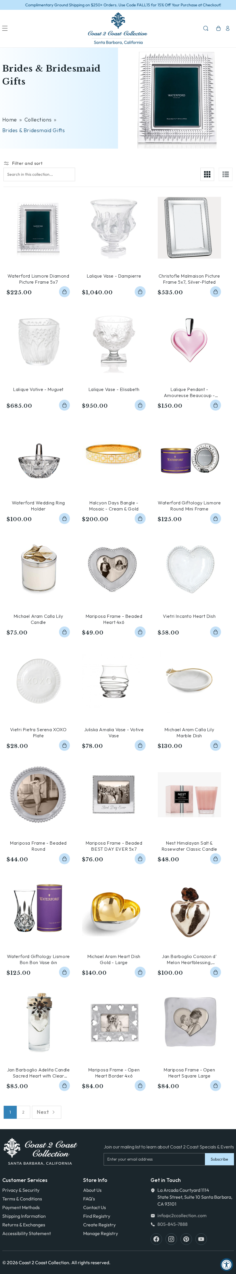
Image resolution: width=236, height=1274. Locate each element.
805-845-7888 (172, 1224)
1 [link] (10, 1112)
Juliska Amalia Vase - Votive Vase (114, 732)
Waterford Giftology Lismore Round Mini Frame (189, 506)
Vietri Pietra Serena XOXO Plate (38, 732)
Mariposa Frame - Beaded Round (38, 846)
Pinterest (186, 1239)
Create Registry (99, 1225)
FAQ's (89, 1199)
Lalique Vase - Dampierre (114, 276)
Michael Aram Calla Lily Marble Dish (189, 732)
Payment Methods (21, 1207)
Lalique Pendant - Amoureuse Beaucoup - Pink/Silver (189, 392)
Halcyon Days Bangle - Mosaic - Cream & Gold (114, 506)
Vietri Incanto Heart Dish (189, 616)
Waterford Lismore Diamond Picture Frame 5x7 (38, 279)
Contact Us (94, 1207)
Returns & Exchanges (23, 1225)
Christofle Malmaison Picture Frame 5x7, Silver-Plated (189, 279)
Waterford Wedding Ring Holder (38, 506)
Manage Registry (100, 1233)
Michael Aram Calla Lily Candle (38, 619)
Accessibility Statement (26, 1233)
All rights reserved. (91, 1262)
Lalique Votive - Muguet (38, 389)
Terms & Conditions (22, 1199)
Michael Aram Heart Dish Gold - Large (113, 959)
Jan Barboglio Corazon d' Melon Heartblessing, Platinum (189, 959)
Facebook (156, 1239)
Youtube (201, 1239)
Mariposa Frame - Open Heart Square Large (189, 1073)
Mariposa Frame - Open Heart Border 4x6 (114, 1073)
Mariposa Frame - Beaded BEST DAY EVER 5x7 (113, 846)
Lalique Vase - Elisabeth (113, 389)
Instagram (171, 1239)
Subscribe (219, 1159)
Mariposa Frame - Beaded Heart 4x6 (113, 619)
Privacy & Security (20, 1190)
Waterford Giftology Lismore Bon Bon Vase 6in (38, 959)
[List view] (226, 174)
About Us (92, 1190)
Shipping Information (24, 1216)
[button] (5, 28)
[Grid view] (207, 174)
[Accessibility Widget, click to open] (226, 1264)
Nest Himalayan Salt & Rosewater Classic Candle (189, 846)
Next (43, 1112)
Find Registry (96, 1216)
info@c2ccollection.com (182, 1215)
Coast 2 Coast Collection (44, 1262)
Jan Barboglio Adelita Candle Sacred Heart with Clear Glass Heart (38, 1073)
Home (9, 119)
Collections (38, 119)
